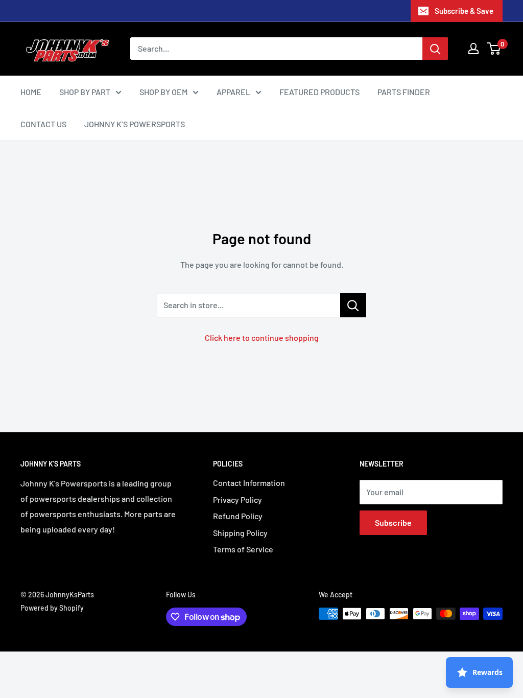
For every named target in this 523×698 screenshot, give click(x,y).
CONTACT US (43, 124)
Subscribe (393, 522)
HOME (30, 92)
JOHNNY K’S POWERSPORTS (134, 124)
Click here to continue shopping (262, 337)
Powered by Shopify (52, 607)
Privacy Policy (237, 499)
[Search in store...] (353, 305)
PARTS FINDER (403, 92)
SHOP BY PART (84, 92)
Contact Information (249, 482)
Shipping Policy (240, 533)
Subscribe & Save (464, 10)
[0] (494, 48)
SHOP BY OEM (163, 92)
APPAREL (233, 92)
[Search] (435, 48)
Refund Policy (238, 516)
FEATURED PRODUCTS (319, 92)
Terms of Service (243, 549)
